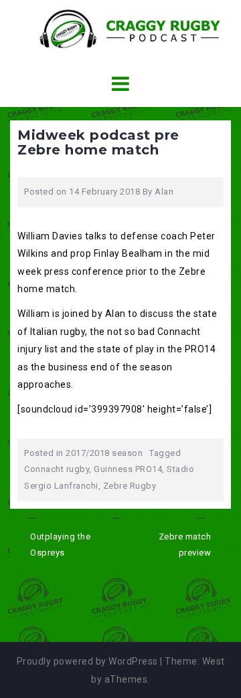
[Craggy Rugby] (120, 28)
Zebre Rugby (130, 486)
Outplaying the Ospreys (60, 545)
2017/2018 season (104, 453)
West (213, 661)
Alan (164, 192)
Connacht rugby (56, 469)
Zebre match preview (185, 545)
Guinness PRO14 (128, 469)
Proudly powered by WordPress (87, 661)
